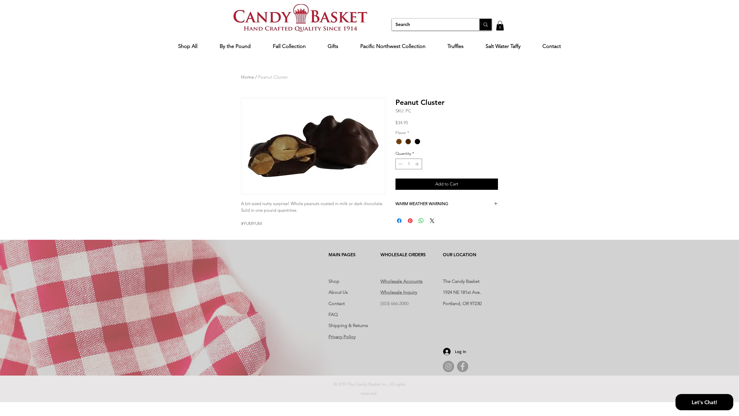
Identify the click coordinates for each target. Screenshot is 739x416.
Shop (334, 281)
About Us (338, 292)
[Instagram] (448, 366)
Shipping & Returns (348, 325)
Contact (337, 303)
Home (247, 77)
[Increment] (417, 164)
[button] (500, 25)
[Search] (485, 24)
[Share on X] (432, 220)
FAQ (333, 314)
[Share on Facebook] (399, 220)
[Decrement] (400, 164)
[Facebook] (462, 366)
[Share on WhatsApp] (421, 220)
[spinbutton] (409, 164)
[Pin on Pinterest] (410, 220)
